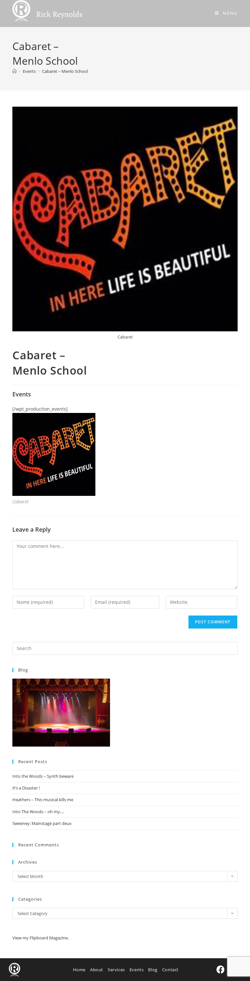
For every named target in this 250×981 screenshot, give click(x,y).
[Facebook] (221, 969)
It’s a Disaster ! (26, 788)
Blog (152, 970)
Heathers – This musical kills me (42, 799)
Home (79, 970)
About (96, 970)
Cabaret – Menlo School (65, 71)
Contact (170, 970)
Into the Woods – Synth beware (43, 776)
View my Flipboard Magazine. (40, 938)
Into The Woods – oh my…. (38, 812)
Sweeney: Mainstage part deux (42, 823)
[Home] (14, 71)
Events (137, 970)
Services (116, 970)
